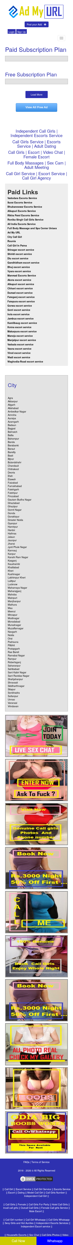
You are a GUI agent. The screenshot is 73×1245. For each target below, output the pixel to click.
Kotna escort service (19, 327)
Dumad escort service (20, 292)
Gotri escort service (18, 310)
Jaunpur (12, 540)
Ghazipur (13, 506)
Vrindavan (13, 706)
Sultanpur (13, 696)
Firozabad (13, 496)
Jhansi (11, 543)
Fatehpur (13, 492)
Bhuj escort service (18, 267)
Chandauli (13, 465)
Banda (11, 442)
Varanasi (12, 702)
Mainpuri (12, 597)
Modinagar (13, 618)
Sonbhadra (14, 692)
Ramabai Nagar (16, 655)
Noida (11, 635)
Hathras (12, 533)
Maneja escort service (20, 335)
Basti (10, 455)
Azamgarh (13, 421)
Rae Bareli (13, 652)
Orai (10, 638)
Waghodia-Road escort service (25, 361)
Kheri (10, 570)
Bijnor (11, 459)
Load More (36, 94)
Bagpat (11, 428)
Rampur (12, 658)
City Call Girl (15, 236)
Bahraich (12, 431)
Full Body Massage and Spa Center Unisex (32, 228)
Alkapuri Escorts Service (21, 211)
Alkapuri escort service (20, 284)
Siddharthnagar (16, 686)
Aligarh (11, 404)
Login (12, 32)
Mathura (12, 604)
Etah (10, 476)
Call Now (18, 1240)
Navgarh (12, 631)
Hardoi (11, 530)
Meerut (11, 611)
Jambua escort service (20, 318)
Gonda (11, 513)
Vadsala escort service (20, 344)
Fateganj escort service (21, 297)
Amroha (12, 415)
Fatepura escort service (21, 301)
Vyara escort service (19, 271)
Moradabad (14, 621)
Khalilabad (13, 567)
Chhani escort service (20, 288)
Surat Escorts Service (19, 202)
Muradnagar (14, 625)
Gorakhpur (13, 516)
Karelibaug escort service (22, 323)
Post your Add (35, 24)
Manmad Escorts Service (21, 275)
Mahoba (12, 594)
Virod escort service (19, 353)
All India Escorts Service (21, 224)
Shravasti (13, 682)
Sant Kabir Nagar (17, 672)
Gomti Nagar (15, 509)
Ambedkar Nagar (17, 411)
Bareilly (12, 452)
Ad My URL (13, 232)
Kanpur (12, 553)
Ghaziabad (14, 503)
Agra (10, 398)
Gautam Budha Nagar (19, 499)
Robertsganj (14, 662)
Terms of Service (40, 1162)
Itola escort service (18, 314)
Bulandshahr (14, 462)
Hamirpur (13, 526)
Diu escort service (17, 258)
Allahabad (13, 408)
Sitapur (11, 689)
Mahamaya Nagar (17, 587)
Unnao (11, 699)
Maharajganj (14, 591)
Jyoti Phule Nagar (17, 547)
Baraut (11, 448)
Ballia (11, 435)
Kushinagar (14, 574)
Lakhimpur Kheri (16, 577)
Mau (10, 608)
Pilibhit (11, 645)
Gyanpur (12, 523)
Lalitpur (12, 581)
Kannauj (12, 550)
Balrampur (13, 438)
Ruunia (11, 241)
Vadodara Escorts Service (22, 198)
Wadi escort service (18, 357)
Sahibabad (13, 669)
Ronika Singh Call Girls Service (25, 219)
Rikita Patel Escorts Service (23, 215)
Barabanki (13, 445)
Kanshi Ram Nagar (18, 557)
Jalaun (11, 536)
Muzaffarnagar (15, 628)
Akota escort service (19, 280)
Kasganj (12, 560)
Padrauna (13, 642)
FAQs (26, 1162)
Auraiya (12, 418)
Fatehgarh (13, 489)
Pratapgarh (14, 648)
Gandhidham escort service (23, 262)
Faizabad (13, 482)
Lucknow (12, 584)
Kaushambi (14, 564)
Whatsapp (54, 1240)
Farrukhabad (15, 486)
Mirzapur (12, 614)
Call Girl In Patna (17, 245)
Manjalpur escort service (21, 340)
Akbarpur (13, 401)
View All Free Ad (36, 107)
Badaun (12, 425)
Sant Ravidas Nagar (18, 675)
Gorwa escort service (19, 305)
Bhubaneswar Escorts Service (24, 206)
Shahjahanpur (15, 679)
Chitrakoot (13, 469)
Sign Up (21, 32)
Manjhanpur (14, 601)
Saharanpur (14, 665)
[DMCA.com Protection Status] (36, 1178)
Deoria (11, 472)
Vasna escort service (19, 348)
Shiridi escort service (19, 254)
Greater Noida (15, 520)
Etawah (12, 479)
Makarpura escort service (22, 331)
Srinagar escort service (20, 249)
